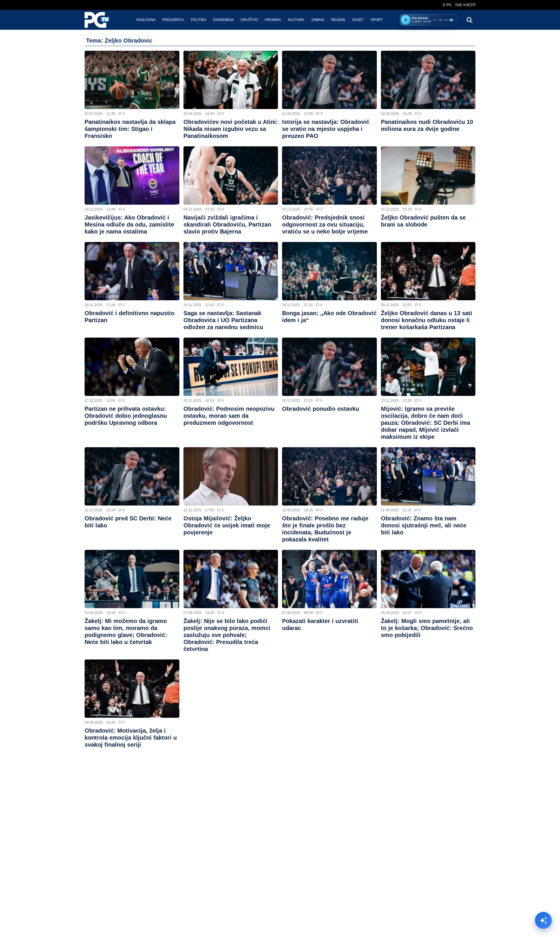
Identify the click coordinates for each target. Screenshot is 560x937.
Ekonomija (223, 20)
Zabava (317, 20)
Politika (198, 20)
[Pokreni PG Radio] (405, 19)
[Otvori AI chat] (543, 920)
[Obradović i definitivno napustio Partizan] (132, 271)
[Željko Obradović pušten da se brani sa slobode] (428, 175)
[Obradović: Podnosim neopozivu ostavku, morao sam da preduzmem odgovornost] (230, 367)
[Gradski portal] (102, 20)
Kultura (296, 20)
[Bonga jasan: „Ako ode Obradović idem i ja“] (329, 271)
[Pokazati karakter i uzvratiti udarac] (329, 579)
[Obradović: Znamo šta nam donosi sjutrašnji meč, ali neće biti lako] (428, 476)
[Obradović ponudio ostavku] (329, 367)
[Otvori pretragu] (469, 20)
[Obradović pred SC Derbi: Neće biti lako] (132, 476)
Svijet (358, 20)
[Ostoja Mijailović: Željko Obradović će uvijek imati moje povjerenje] (230, 476)
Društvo (249, 20)
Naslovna (145, 20)
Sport (377, 20)
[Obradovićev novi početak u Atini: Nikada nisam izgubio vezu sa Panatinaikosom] (230, 80)
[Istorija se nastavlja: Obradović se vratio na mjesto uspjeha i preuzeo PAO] (329, 80)
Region (338, 20)
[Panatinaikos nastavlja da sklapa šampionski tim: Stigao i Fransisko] (132, 80)
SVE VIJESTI (465, 5)
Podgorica (173, 20)
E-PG (447, 5)
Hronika (273, 20)
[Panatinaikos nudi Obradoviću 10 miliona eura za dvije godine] (428, 80)
